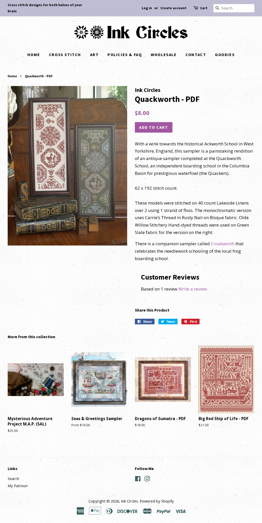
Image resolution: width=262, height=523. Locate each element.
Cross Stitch (65, 54)
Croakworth (222, 244)
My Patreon (18, 485)
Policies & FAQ (124, 54)
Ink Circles (129, 501)
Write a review (192, 289)
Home (33, 54)
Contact (195, 54)
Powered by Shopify (157, 501)
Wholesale (164, 54)
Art (94, 54)
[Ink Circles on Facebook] (138, 479)
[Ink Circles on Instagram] (147, 479)
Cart (204, 8)
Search (13, 478)
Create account (173, 8)
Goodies (225, 54)
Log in (147, 8)
